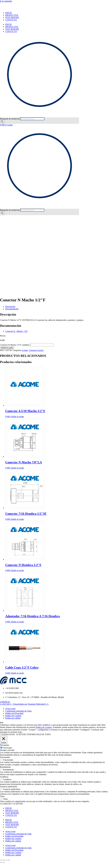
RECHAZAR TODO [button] (41, 734)
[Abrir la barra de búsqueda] (1, 116)
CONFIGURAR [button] (8, 734)
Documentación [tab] (11, 309)
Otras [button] (2, 796)
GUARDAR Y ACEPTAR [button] (11, 804)
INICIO (8, 13)
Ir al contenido (6, 1)
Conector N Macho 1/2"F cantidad (14, 345)
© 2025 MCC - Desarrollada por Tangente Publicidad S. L (24, 704)
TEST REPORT (12, 17)
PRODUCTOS (11, 15)
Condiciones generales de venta (18, 834)
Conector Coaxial (36, 350)
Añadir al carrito (7, 348)
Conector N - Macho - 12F (16, 331)
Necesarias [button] (4, 745)
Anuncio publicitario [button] (8, 786)
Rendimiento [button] (5, 767)
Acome (25, 350)
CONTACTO (11, 20)
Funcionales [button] (5, 757)
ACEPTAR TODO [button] (24, 734)
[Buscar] (2, 122)
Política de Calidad (13, 841)
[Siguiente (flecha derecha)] (4, 862)
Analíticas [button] (4, 777)
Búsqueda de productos (10, 119)
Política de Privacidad (14, 836)
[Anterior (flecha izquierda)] (1, 862)
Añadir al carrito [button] (17, 416)
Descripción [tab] (10, 306)
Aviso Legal (10, 831)
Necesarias (7, 748)
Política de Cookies (44, 727)
